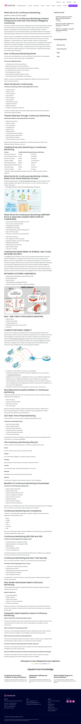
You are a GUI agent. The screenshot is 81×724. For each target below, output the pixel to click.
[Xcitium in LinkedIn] (67, 701)
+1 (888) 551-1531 (12, 704)
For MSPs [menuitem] (30, 5)
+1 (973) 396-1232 (11, 706)
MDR (58, 53)
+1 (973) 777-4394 (10, 708)
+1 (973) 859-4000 (13, 703)
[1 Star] (31, 663)
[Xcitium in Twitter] (70, 701)
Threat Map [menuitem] (69, 2)
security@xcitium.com (36, 704)
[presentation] (4, 679)
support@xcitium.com (34, 702)
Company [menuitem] (65, 5)
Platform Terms (51, 707)
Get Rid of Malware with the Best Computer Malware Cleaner (64, 18)
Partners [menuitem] (53, 5)
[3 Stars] (33, 663)
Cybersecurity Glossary (52, 709)
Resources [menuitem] (59, 5)
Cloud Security (61, 49)
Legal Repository (51, 704)
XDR (58, 57)
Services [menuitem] (42, 5)
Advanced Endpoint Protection (28, 181)
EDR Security (61, 45)
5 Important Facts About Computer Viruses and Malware (15, 676)
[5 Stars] (34, 663)
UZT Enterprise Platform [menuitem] (21, 5)
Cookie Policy (50, 705)
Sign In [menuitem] (74, 2)
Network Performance (19, 339)
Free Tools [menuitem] (48, 5)
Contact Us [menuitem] (58, 2)
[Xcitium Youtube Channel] (73, 701)
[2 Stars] (32, 663)
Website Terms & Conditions (54, 701)
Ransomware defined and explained (38, 676)
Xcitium (24, 15)
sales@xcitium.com (34, 701)
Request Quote (72, 5)
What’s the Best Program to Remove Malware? (63, 676)
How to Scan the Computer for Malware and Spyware (65, 24)
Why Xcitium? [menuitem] (36, 5)
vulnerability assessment (14, 375)
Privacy (49, 702)
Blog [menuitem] (64, 2)
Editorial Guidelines (52, 710)
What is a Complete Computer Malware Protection (65, 29)
